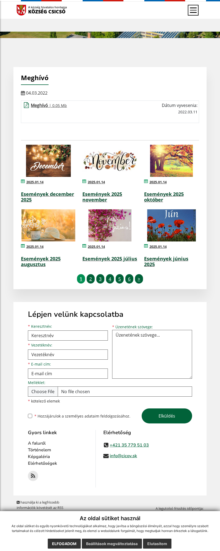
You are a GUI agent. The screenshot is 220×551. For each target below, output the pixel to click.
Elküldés (167, 416)
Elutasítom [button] (157, 543)
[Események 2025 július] (109, 225)
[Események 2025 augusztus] (48, 225)
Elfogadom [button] (64, 543)
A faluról (37, 443)
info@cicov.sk (123, 456)
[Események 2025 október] (171, 161)
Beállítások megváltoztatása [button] (112, 543)
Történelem (39, 450)
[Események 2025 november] (109, 161)
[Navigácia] (193, 10)
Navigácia (29, 10)
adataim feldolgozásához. (107, 416)
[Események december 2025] (48, 161)
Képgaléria (39, 457)
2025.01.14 (34, 182)
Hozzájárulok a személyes (82, 416)
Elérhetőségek (42, 463)
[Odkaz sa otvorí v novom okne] (33, 476)
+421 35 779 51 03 (129, 445)
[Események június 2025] (171, 225)
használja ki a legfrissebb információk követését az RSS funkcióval (40, 507)
